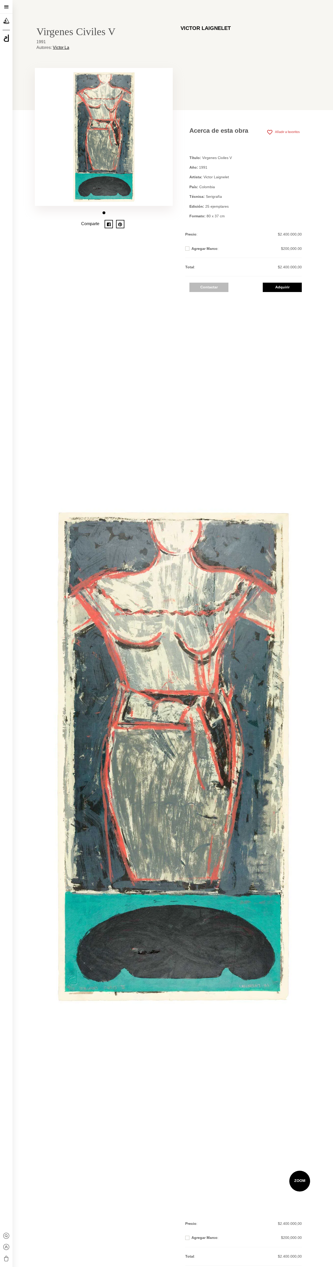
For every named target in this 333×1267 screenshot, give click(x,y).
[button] (104, 212)
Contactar (209, 287)
